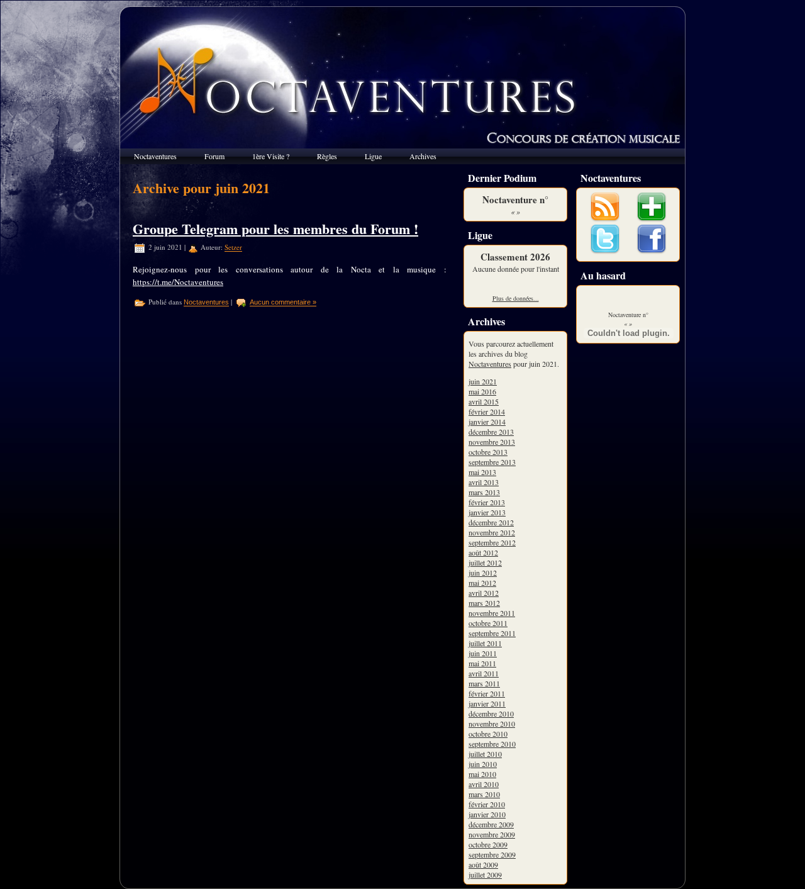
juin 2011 (483, 653)
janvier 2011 (487, 703)
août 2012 (483, 552)
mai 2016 (482, 391)
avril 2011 (484, 673)
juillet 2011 (485, 643)
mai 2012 (482, 583)
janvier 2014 (487, 422)
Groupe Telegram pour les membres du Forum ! (275, 228)
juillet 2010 (485, 754)
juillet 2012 (485, 562)
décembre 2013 (491, 432)
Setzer (233, 247)
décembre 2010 (491, 713)
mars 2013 (484, 492)
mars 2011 (484, 683)
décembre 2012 (491, 522)
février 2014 (487, 411)
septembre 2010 (492, 744)
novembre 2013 (492, 442)
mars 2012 (484, 603)
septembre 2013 (492, 462)
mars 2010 (484, 794)
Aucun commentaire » (283, 302)
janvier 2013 (487, 512)
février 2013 (487, 502)
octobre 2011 (488, 623)
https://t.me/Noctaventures (178, 282)
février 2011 (487, 693)
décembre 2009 (491, 824)
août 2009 (483, 864)
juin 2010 (483, 764)
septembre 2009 (492, 854)
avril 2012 (484, 593)
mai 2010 (482, 774)
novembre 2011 (492, 613)
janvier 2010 (487, 814)
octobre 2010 (488, 734)
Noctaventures (206, 302)
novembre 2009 (492, 834)
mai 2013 (482, 472)
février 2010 (487, 804)
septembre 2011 (492, 633)
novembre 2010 (492, 723)
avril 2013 (484, 482)
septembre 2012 (492, 542)
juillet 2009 (485, 874)
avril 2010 (484, 784)
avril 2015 (484, 401)
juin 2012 (483, 573)
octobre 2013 (488, 452)
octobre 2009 (488, 844)
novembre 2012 (492, 532)
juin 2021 (483, 381)
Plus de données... (515, 298)
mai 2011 (482, 663)
